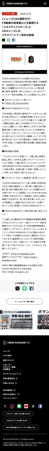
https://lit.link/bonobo (17, 103)
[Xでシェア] (3, 40)
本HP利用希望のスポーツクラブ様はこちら (20, 427)
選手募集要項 (8, 390)
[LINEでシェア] (8, 40)
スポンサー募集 (9, 367)
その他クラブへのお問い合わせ (17, 420)
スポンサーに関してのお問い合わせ (18, 414)
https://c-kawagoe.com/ (23, 253)
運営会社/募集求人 (9, 394)
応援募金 (6, 369)
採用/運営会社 (9, 378)
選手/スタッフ (8, 360)
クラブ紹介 (7, 355)
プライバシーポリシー (10, 398)
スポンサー (7, 365)
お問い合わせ (8, 383)
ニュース (6, 351)
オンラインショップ (10, 374)
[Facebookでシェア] (13, 40)
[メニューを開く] (45, 3)
